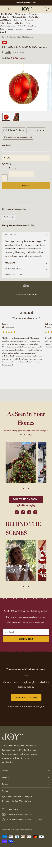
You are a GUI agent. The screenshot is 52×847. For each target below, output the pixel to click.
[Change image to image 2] (15, 117)
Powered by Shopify (26, 830)
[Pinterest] (17, 512)
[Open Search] (10, 9)
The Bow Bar (4, 17)
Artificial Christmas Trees (27, 26)
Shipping (5, 209)
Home (4, 37)
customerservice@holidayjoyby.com (20, 814)
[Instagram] (29, 512)
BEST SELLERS (5, 20)
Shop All (3, 32)
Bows (9, 23)
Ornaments (29, 20)
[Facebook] (35, 512)
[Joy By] (26, 9)
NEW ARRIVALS (6, 14)
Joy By (8, 52)
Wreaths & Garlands (7, 26)
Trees (28, 23)
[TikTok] (23, 512)
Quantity (6, 163)
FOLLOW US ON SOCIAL (26, 499)
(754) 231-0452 (12, 809)
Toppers (29, 29)
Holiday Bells (18, 23)
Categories (18, 20)
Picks (2, 23)
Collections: (33, 14)
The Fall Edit (33, 17)
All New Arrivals (20, 14)
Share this (10, 217)
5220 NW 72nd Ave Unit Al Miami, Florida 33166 (24, 819)
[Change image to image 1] (6, 117)
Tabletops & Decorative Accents (11, 29)
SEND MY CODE (26, 639)
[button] (26, 193)
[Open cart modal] (47, 9)
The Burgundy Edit (19, 17)
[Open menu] (4, 9)
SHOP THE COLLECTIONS (26, 697)
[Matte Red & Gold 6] (23, 87)
